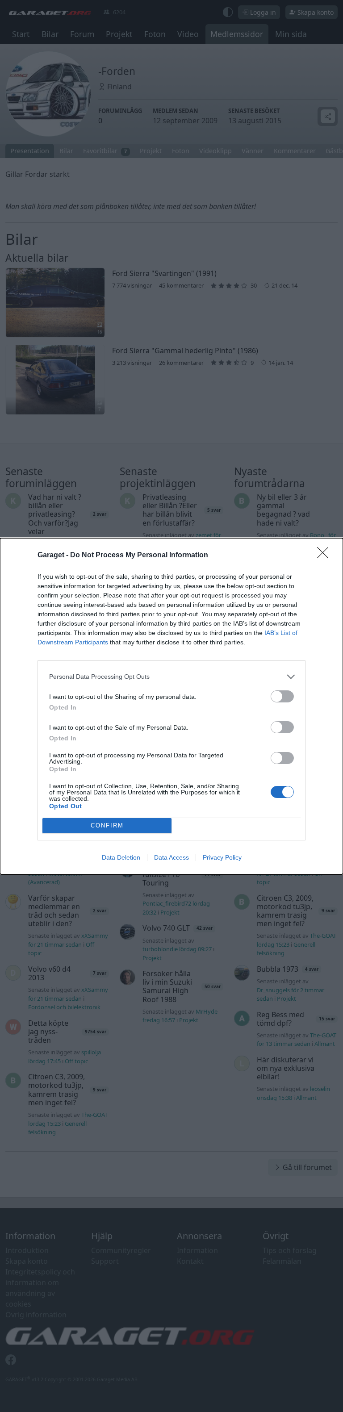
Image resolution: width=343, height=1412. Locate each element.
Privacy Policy (222, 857)
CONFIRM (107, 825)
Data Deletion (121, 857)
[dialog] (171, 706)
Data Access (171, 857)
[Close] (325, 555)
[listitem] (171, 676)
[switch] (282, 696)
